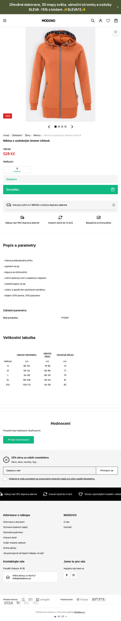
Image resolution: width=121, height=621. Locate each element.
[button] (118, 7)
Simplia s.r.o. (79, 612)
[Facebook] (67, 575)
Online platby (9, 547)
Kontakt (68, 527)
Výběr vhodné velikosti (14, 542)
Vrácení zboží (10, 537)
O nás (66, 521)
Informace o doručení (13, 521)
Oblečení (17, 135)
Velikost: (8, 161)
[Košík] (116, 21)
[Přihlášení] (100, 21)
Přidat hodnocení (18, 439)
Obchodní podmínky (13, 532)
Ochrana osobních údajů (15, 527)
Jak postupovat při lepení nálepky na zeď (23, 553)
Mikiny (37, 135)
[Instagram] (73, 575)
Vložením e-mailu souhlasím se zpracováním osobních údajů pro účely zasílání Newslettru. (52, 478)
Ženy (27, 135)
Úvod (6, 135)
